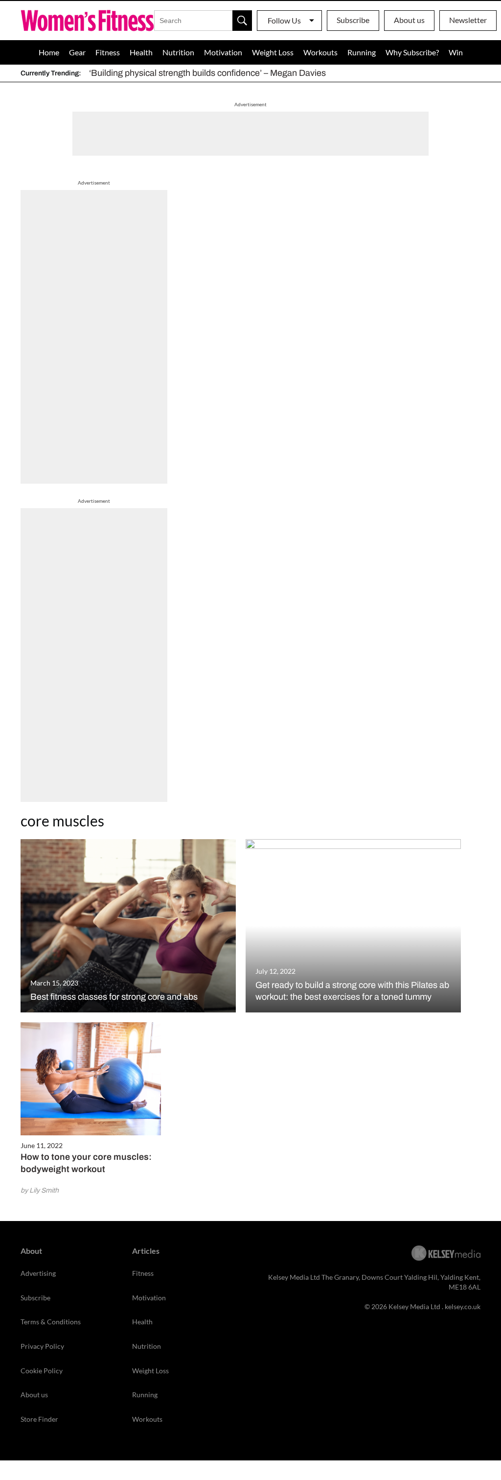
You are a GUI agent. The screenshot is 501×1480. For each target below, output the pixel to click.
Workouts (320, 52)
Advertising (38, 1273)
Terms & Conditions (51, 1321)
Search (242, 20)
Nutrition (178, 52)
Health (141, 52)
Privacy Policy (42, 1346)
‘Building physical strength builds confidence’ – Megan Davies (207, 73)
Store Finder (39, 1419)
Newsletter (468, 19)
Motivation (223, 52)
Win (456, 52)
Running (361, 52)
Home (49, 52)
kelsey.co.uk (462, 1306)
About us (409, 19)
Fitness (107, 52)
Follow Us (284, 20)
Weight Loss (273, 52)
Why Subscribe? (412, 52)
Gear (77, 52)
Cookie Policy (42, 1370)
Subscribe (353, 19)
